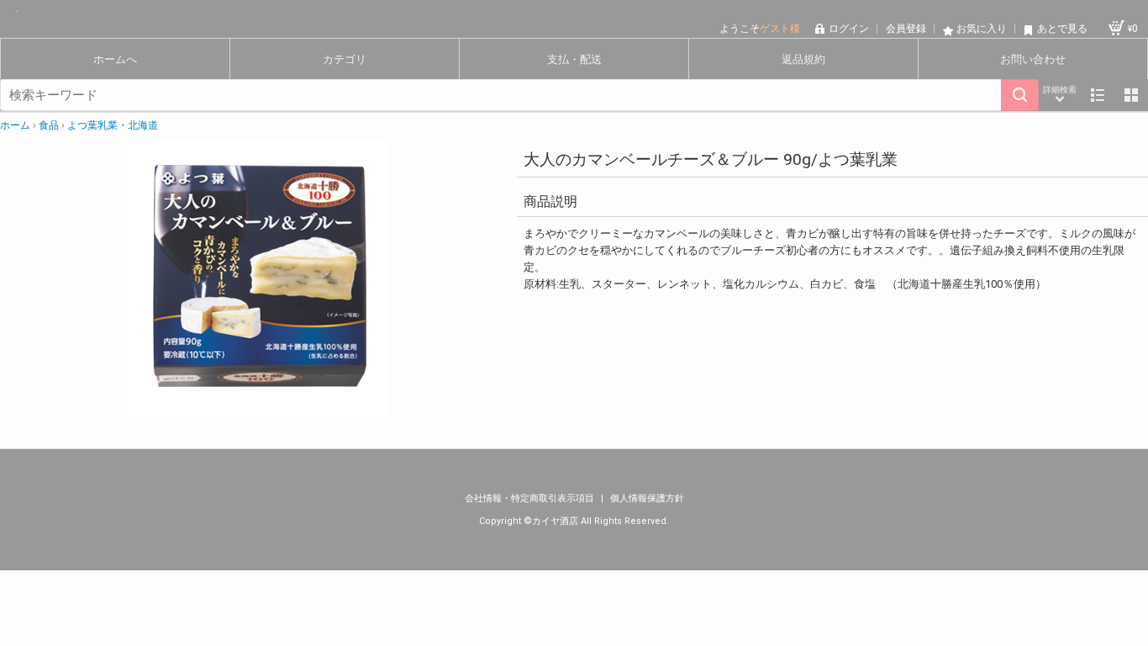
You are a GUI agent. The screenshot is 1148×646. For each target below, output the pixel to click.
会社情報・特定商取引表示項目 (531, 498)
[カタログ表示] (1131, 95)
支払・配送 (574, 59)
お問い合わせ (1033, 59)
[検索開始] (1020, 95)
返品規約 (803, 59)
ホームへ (115, 59)
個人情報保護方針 (647, 498)
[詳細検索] (1060, 95)
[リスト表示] (1097, 95)
